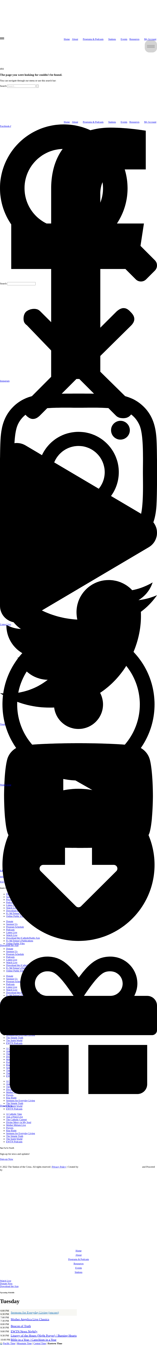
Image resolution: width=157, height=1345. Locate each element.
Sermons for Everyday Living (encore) (35, 1312)
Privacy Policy (59, 1167)
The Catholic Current (16, 1119)
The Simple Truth (14, 1136)
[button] (78, 203)
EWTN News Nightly (24, 1331)
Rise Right (11, 1130)
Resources (134, 122)
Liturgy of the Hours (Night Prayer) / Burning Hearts (44, 1335)
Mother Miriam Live (16, 1125)
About (78, 1255)
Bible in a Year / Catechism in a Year (33, 1339)
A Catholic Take (14, 1114)
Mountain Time (24, 1343)
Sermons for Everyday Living (20, 1133)
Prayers (9, 1128)
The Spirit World (14, 1139)
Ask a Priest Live (14, 1117)
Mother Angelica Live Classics (30, 1319)
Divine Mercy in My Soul (18, 1122)
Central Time (39, 1343)
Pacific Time (9, 1343)
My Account (150, 122)
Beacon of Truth (21, 1326)
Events (124, 122)
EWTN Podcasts (14, 1109)
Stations (78, 1272)
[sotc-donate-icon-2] (141, 116)
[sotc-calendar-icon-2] (141, 71)
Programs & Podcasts (78, 1259)
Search (3, 283)
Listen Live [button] (12, 1277)
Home (79, 1250)
